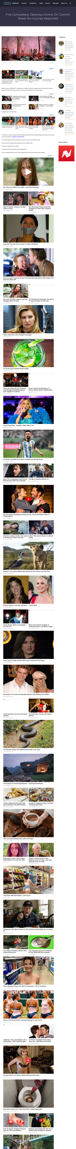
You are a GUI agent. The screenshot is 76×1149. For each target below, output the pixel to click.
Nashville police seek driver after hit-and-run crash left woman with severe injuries (69, 88)
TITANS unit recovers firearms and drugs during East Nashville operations (69, 114)
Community (33, 3)
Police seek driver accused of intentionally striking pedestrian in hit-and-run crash (69, 59)
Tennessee (15, 3)
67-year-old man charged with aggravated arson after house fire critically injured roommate (69, 74)
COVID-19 (24, 3)
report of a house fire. (18, 136)
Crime (41, 3)
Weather (55, 3)
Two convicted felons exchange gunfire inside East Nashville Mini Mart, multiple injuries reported (69, 128)
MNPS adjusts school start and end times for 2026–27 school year (69, 101)
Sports (47, 3)
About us (64, 3)
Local (7, 3)
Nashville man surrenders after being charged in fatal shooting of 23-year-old (69, 45)
